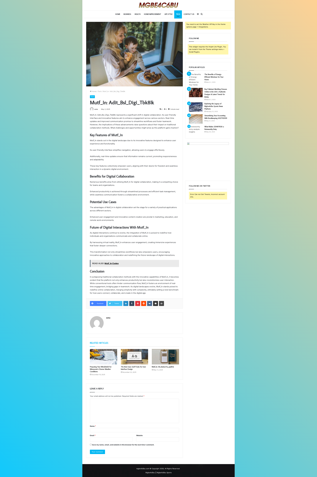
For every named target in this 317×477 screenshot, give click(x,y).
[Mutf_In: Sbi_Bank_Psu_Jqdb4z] (165, 356)
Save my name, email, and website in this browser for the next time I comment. (123, 445)
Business (127, 14)
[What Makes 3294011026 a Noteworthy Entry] (196, 130)
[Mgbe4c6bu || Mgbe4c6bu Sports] (158, 5)
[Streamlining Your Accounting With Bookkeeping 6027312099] (196, 119)
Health (138, 14)
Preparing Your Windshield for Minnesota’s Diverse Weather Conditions (100, 369)
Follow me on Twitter (199, 186)
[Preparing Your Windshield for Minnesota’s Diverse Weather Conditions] (103, 356)
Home (117, 14)
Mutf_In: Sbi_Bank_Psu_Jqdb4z (163, 367)
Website (139, 435)
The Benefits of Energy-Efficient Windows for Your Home (213, 77)
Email (93, 435)
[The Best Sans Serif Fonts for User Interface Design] (134, 356)
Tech (178, 14)
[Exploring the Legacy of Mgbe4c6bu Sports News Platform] (196, 107)
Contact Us (189, 14)
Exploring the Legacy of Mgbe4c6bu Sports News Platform (213, 106)
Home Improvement (152, 14)
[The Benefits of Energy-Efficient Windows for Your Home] (196, 79)
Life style (168, 14)
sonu (96, 109)
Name (93, 426)
